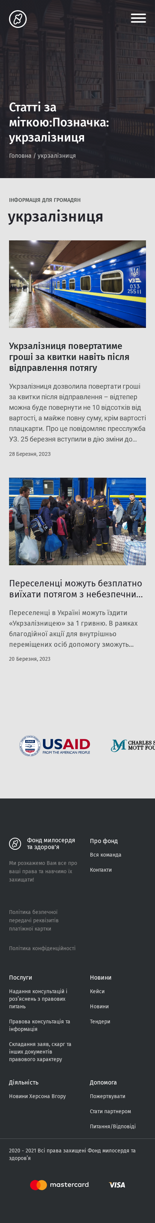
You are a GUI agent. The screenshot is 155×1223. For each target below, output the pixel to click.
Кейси (97, 991)
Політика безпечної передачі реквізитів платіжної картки (34, 920)
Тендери (100, 1021)
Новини (99, 1006)
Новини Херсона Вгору (37, 1096)
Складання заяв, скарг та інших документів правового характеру (40, 1052)
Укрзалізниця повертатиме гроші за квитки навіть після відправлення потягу (69, 357)
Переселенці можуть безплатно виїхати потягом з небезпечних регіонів (75, 594)
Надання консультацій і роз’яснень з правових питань (38, 999)
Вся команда (106, 855)
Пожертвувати (107, 1096)
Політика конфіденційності (42, 948)
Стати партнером (110, 1111)
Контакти (101, 870)
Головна (20, 155)
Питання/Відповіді (113, 1126)
